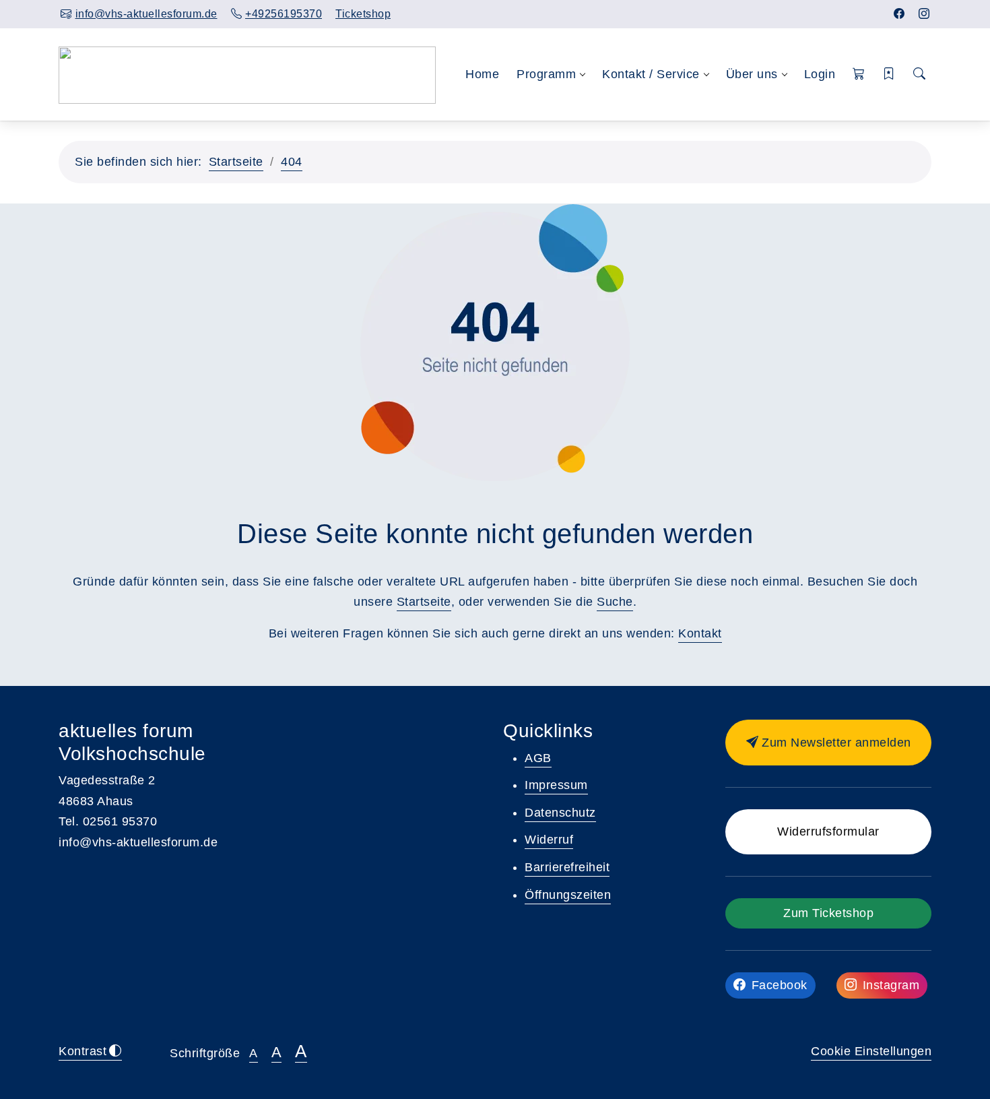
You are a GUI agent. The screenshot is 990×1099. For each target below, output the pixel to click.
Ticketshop (363, 14)
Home (482, 74)
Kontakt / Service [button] (651, 74)
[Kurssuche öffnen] (919, 74)
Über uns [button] (752, 74)
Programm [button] (546, 74)
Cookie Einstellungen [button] (871, 1051)
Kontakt (700, 633)
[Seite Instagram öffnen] (924, 14)
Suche (615, 601)
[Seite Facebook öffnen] (899, 14)
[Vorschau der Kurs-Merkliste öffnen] (889, 74)
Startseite (236, 161)
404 (291, 161)
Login (820, 74)
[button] (859, 74)
